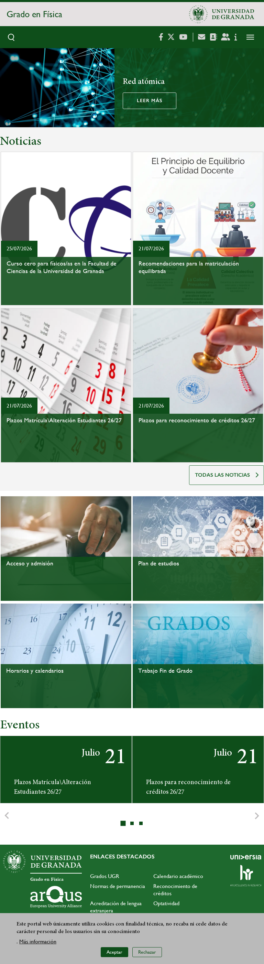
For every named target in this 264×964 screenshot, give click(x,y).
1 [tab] (124, 823)
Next (257, 816)
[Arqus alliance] (56, 897)
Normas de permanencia (117, 886)
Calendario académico (178, 876)
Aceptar (114, 952)
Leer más (149, 101)
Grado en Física (34, 14)
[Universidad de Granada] (222, 14)
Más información (37, 941)
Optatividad (166, 903)
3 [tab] (141, 823)
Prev (7, 816)
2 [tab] (132, 823)
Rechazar (147, 952)
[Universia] (245, 857)
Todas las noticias (222, 475)
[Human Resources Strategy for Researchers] (245, 875)
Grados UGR (104, 876)
